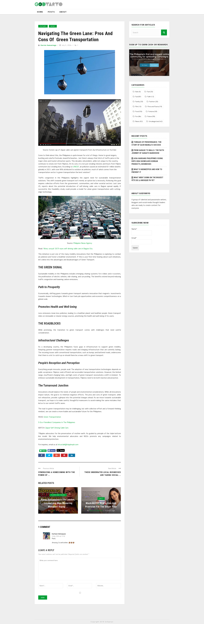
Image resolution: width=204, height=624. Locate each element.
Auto (136, 91)
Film (136, 106)
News (53, 26)
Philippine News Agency (82, 243)
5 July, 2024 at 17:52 (58, 536)
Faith (149, 96)
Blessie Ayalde (96, 510)
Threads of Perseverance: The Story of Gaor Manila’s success (146, 143)
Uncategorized (154, 121)
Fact (101, 498)
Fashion (152, 101)
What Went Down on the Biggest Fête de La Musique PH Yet (147, 178)
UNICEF (76, 166)
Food (137, 111)
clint (53, 510)
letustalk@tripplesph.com (68, 444)
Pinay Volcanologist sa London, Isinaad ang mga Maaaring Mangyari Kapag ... (58, 503)
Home (40, 11)
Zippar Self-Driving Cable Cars (56, 427)
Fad (136, 96)
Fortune (151, 111)
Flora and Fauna (58, 495)
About (63, 11)
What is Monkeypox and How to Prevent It (147, 170)
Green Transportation (52, 416)
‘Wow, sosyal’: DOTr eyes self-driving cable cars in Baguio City (68, 248)
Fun (136, 116)
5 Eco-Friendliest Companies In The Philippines (56, 422)
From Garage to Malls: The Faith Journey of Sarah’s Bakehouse (148, 151)
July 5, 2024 (67, 45)
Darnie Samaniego (48, 45)
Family (137, 101)
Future (43, 26)
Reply (53, 538)
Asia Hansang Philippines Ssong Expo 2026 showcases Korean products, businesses (147, 161)
